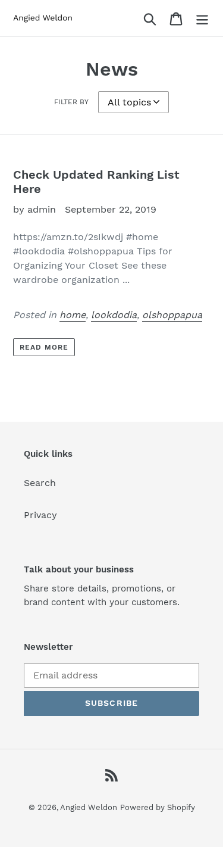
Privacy (40, 515)
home (72, 314)
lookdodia (114, 314)
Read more (44, 347)
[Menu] (202, 18)
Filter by (71, 102)
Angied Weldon (88, 807)
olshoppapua (172, 314)
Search (40, 482)
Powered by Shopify (157, 807)
